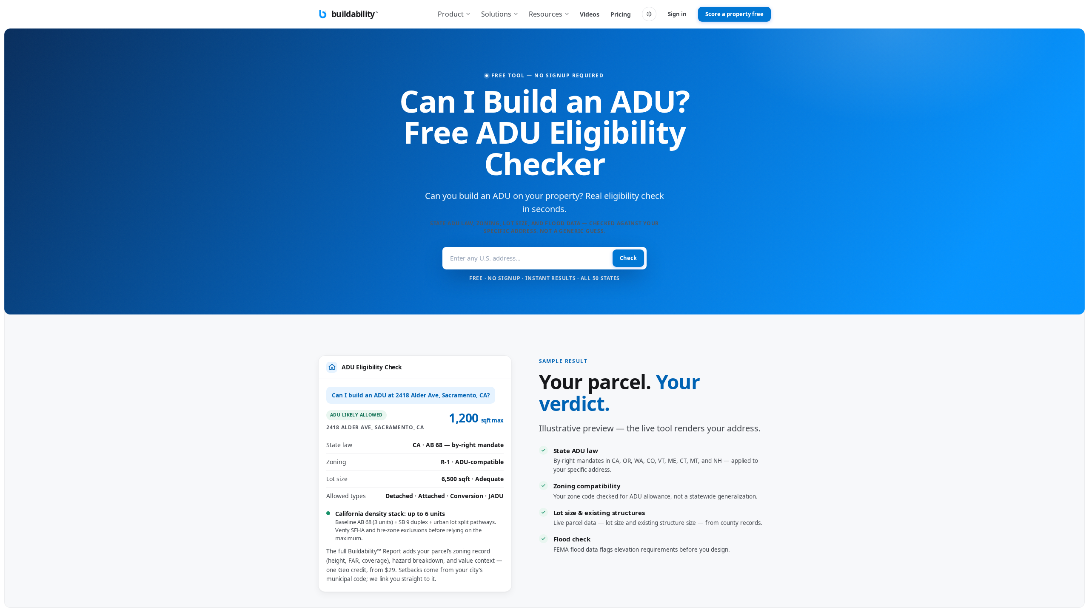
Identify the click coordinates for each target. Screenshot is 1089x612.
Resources (545, 14)
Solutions (496, 14)
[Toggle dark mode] (649, 14)
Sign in (677, 14)
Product (451, 14)
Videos (589, 14)
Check (628, 258)
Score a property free (734, 14)
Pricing (620, 14)
